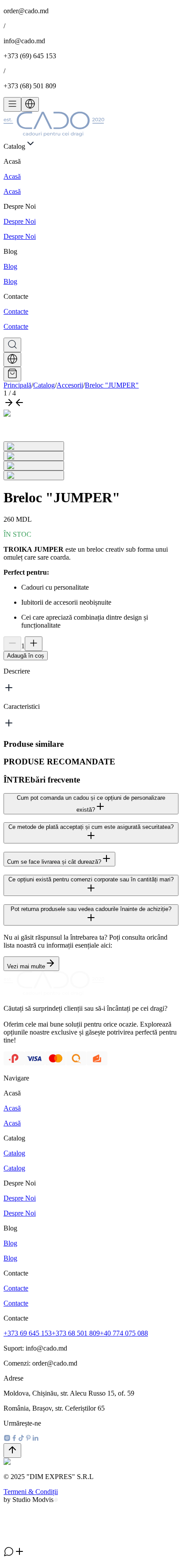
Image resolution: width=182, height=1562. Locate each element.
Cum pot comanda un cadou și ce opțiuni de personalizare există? (91, 803)
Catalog (44, 385)
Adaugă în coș (25, 655)
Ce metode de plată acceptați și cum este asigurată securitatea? (91, 827)
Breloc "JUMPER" (112, 385)
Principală (17, 385)
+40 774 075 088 (124, 1333)
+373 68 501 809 (76, 1333)
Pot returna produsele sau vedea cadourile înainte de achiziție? (91, 909)
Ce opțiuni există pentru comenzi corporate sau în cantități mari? (91, 879)
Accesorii (70, 385)
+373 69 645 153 (28, 1333)
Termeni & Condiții (31, 1491)
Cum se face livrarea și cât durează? (54, 861)
